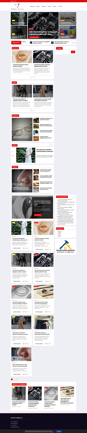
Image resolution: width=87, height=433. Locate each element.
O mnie (60, 6)
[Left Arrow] (73, 43)
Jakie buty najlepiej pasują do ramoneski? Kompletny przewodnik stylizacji (46, 98)
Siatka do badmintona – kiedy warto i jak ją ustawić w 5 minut (46, 124)
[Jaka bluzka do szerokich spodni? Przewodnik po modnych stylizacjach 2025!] (21, 321)
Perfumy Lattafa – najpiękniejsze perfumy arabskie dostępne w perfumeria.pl (45, 136)
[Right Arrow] (75, 43)
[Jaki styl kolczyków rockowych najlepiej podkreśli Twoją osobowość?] (43, 258)
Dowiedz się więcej (34, 37)
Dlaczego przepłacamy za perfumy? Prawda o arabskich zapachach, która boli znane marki (46, 117)
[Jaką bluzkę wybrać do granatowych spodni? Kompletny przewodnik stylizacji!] (43, 321)
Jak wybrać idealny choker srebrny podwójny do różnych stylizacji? (63, 42)
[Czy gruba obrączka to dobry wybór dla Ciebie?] (43, 226)
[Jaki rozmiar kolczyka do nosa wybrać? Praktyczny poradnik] (21, 352)
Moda (38, 6)
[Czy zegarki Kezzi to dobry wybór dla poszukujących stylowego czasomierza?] (43, 290)
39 (17, 378)
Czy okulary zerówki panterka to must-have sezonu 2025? (66, 23)
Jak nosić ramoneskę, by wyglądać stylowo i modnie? (18, 36)
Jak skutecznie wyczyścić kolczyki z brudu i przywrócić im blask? (46, 187)
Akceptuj (58, 431)
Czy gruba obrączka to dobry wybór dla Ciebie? (42, 238)
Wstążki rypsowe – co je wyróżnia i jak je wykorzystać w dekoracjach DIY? (67, 36)
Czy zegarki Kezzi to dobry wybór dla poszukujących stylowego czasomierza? (46, 65)
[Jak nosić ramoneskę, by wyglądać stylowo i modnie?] (21, 258)
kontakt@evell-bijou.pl (15, 425)
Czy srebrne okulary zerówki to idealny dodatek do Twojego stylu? (21, 135)
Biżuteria (32, 6)
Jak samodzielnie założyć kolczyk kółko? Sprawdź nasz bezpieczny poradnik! (46, 175)
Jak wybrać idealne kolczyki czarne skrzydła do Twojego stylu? (42, 201)
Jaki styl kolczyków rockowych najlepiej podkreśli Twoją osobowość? (43, 33)
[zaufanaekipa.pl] (65, 245)
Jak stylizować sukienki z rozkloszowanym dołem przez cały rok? (18, 23)
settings (51, 431)
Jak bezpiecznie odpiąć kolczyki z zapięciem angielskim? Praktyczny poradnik (45, 169)
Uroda (49, 6)
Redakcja (14, 27)
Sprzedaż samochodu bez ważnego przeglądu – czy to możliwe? (46, 181)
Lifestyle (43, 6)
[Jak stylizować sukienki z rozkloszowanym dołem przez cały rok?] (21, 226)
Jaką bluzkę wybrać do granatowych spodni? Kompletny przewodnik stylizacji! (25, 98)
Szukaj (59, 48)
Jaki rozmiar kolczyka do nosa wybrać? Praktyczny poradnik (21, 187)
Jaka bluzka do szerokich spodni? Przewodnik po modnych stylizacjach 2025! (20, 332)
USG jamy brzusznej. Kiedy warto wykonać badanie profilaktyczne (46, 130)
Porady (54, 6)
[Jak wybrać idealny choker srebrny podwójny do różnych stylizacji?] (21, 290)
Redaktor (14, 13)
